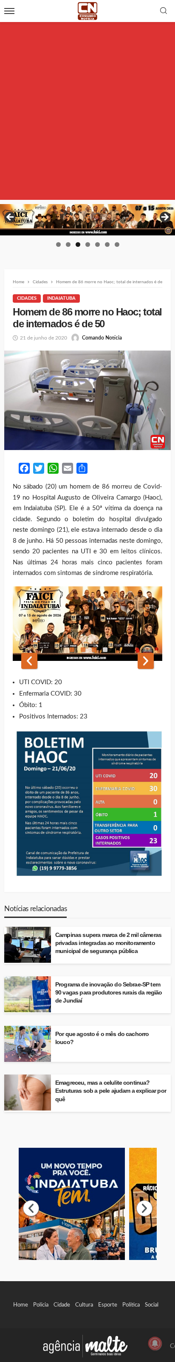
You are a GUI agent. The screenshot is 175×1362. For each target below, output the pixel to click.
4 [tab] (87, 244)
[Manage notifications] (155, 1343)
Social (151, 1305)
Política (131, 1305)
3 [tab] (78, 244)
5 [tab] (97, 244)
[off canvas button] (9, 11)
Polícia (40, 1305)
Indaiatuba (61, 298)
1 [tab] (58, 244)
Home (20, 1305)
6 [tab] (107, 244)
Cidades (27, 298)
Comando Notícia (102, 337)
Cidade (62, 1305)
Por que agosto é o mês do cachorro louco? (102, 1038)
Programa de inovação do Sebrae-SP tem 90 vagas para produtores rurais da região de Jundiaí (108, 992)
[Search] (163, 11)
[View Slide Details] (87, 219)
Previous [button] (10, 217)
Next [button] (164, 217)
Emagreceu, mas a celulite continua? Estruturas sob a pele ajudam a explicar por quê (110, 1091)
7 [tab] (117, 244)
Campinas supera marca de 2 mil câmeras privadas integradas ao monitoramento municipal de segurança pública (108, 943)
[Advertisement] (87, 112)
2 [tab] (68, 244)
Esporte (107, 1305)
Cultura (84, 1305)
